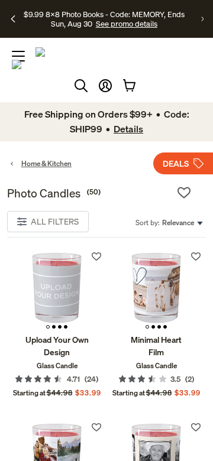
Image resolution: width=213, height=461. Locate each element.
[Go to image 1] (48, 327)
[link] (56, 290)
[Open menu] (18, 56)
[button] (105, 85)
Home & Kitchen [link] (46, 163)
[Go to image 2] (54, 327)
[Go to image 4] (65, 327)
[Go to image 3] (60, 327)
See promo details (126, 23)
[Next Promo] (202, 18)
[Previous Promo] (13, 18)
